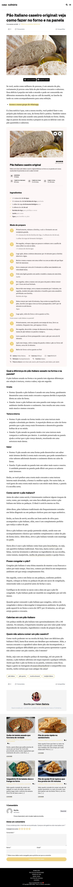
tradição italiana (48, 676)
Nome (8, 847)
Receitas (37, 24)
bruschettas (52, 546)
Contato (36, 880)
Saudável (59, 740)
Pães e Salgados (27, 24)
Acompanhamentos (12, 740)
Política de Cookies (36, 878)
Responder (63, 811)
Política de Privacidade (36, 872)
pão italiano (11, 676)
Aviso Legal (36, 876)
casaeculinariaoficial (40, 666)
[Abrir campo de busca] (67, 5)
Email (39, 847)
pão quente (22, 676)
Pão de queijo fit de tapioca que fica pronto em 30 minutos (51, 780)
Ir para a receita (30, 79)
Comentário (10, 832)
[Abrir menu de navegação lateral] (70, 5)
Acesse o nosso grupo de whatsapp (24, 104)
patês (11, 540)
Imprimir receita (44, 79)
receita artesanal (35, 676)
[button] (60, 134)
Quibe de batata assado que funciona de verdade (18, 736)
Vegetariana (10, 741)
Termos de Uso (36, 874)
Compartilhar (61, 29)
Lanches (41, 740)
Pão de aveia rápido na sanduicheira (47, 736)
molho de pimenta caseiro (40, 555)
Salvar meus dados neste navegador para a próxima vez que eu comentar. (29, 855)
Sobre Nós (36, 870)
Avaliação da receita (12, 829)
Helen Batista (42, 704)
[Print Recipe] (55, 134)
